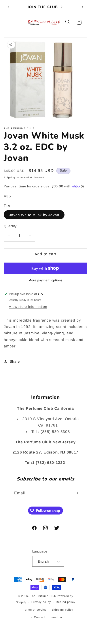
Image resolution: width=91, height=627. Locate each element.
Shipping (9, 177)
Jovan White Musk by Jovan (34, 215)
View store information (28, 307)
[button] (10, 22)
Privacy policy (41, 602)
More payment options (45, 280)
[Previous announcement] (8, 7)
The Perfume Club (43, 596)
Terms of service (35, 609)
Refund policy (65, 602)
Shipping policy (62, 609)
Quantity (10, 226)
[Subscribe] (76, 493)
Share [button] (15, 361)
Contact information (48, 617)
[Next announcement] (82, 7)
